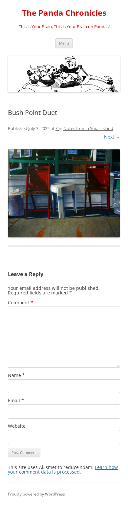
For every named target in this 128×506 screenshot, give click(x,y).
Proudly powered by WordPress (36, 494)
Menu (64, 43)
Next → (112, 137)
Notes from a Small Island (88, 128)
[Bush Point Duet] (64, 193)
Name (16, 375)
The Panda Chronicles (64, 13)
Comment (20, 302)
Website (17, 426)
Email (16, 400)
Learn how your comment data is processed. (63, 469)
